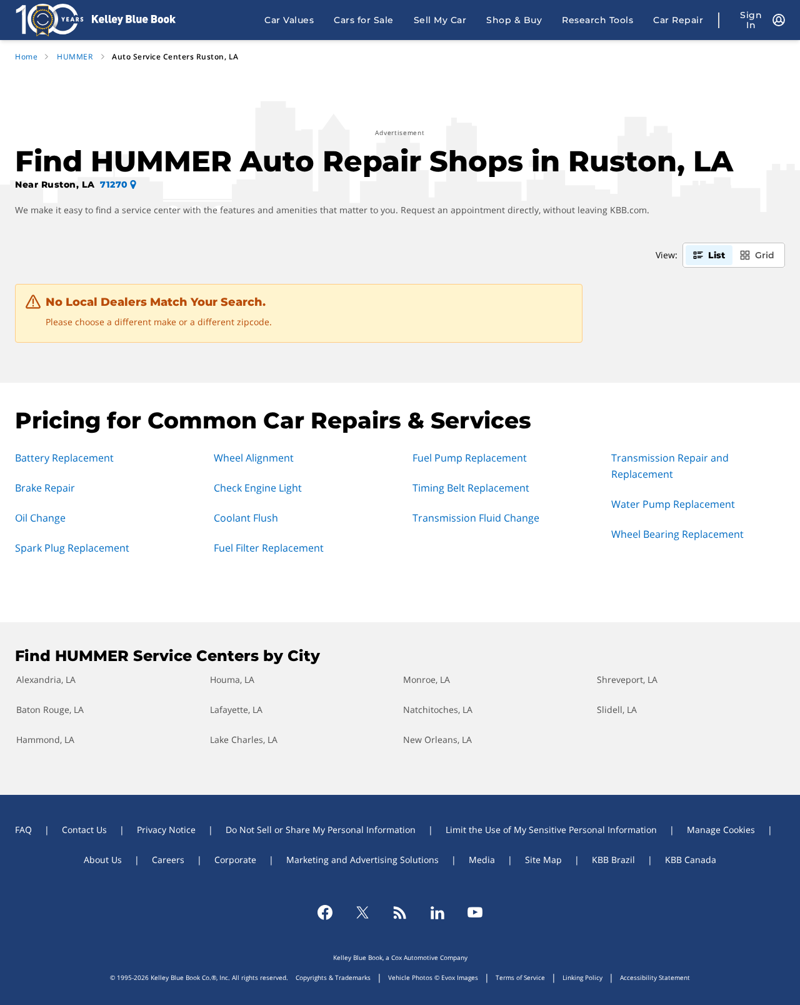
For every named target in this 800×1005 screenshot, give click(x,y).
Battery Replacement (64, 458)
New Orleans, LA (437, 739)
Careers (168, 860)
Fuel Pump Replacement (469, 458)
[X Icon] (362, 912)
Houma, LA (232, 679)
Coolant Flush (246, 518)
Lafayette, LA (236, 709)
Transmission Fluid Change (475, 518)
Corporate (235, 860)
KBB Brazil (613, 860)
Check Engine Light (258, 488)
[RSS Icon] (400, 912)
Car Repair (678, 20)
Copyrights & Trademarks (333, 977)
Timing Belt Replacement (470, 488)
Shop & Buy (514, 20)
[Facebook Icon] (325, 912)
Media (482, 860)
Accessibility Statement (655, 977)
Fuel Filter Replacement (269, 548)
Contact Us (84, 830)
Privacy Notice (166, 830)
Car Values (289, 20)
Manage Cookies (721, 830)
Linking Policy (582, 977)
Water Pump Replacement (673, 504)
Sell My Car (440, 20)
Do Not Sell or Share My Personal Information (321, 830)
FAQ (23, 830)
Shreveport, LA (627, 679)
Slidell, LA (617, 709)
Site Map (543, 860)
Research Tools (597, 20)
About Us (103, 860)
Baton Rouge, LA (50, 709)
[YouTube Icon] (475, 912)
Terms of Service (520, 977)
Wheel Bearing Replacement (677, 534)
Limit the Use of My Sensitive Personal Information (551, 830)
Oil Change (40, 518)
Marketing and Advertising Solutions (362, 860)
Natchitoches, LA (437, 709)
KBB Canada (690, 860)
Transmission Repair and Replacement (670, 466)
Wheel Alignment (254, 458)
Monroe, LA (426, 679)
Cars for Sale (364, 20)
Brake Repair (45, 488)
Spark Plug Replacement (72, 548)
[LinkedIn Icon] (437, 912)
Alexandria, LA (46, 679)
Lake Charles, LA (244, 739)
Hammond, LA (45, 739)
